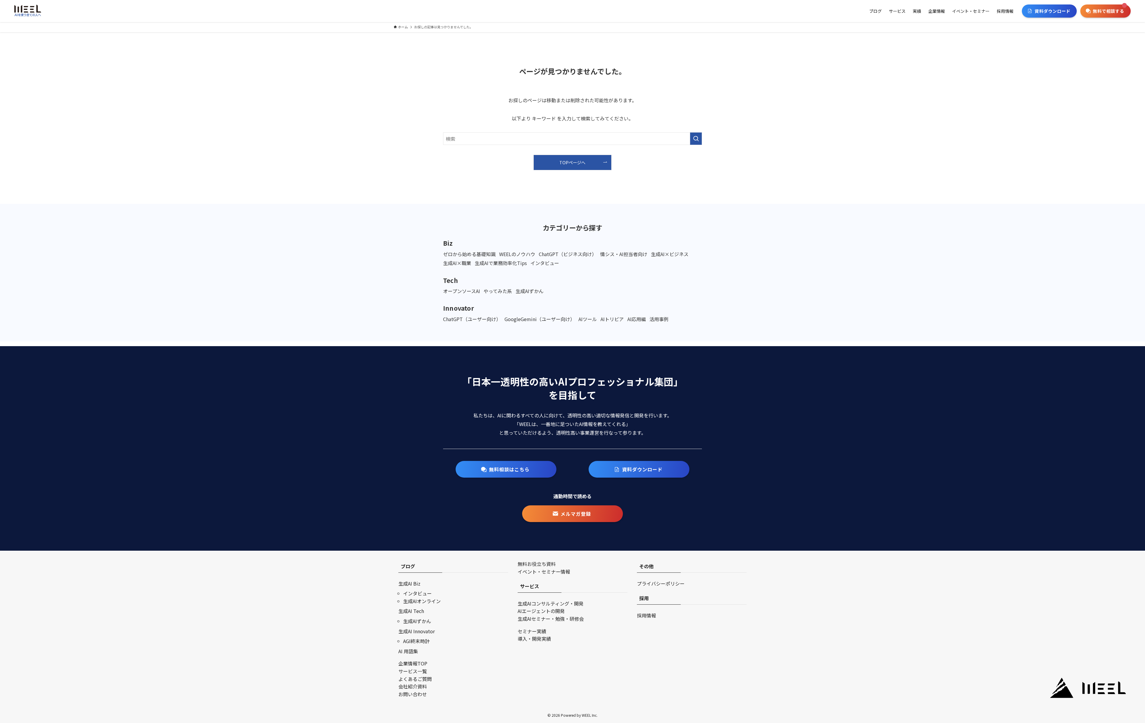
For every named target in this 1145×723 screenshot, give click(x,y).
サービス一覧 (412, 671)
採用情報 (646, 615)
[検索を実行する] (696, 138)
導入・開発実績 (534, 638)
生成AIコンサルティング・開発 (551, 603)
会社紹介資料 (412, 686)
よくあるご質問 (415, 678)
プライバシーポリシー (661, 583)
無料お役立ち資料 (537, 563)
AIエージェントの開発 (541, 610)
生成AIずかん (417, 621)
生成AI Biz (409, 583)
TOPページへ (572, 162)
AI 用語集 (408, 651)
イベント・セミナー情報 (544, 571)
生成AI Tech (411, 610)
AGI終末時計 (416, 641)
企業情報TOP (412, 663)
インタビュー (417, 593)
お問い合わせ (412, 694)
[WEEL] (27, 11)
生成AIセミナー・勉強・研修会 (551, 618)
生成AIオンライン (422, 601)
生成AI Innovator (416, 631)
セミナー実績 (532, 631)
